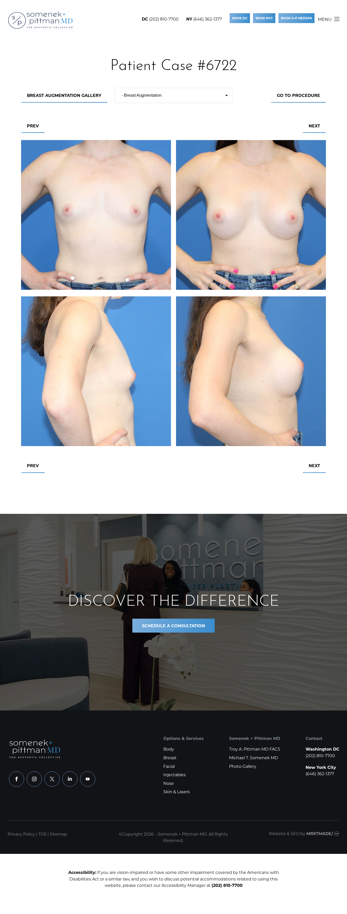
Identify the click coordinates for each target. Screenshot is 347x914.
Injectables (174, 774)
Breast (170, 757)
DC (145, 19)
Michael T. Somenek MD (253, 757)
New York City (321, 767)
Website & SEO (284, 833)
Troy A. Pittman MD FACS (254, 749)
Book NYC (264, 18)
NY (189, 19)
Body (168, 749)
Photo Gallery (242, 766)
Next (314, 125)
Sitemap (58, 834)
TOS (42, 834)
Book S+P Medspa (296, 18)
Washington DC (322, 749)
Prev (33, 125)
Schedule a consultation (173, 625)
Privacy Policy (21, 834)
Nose (168, 783)
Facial (169, 766)
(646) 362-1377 (207, 19)
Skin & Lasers (176, 791)
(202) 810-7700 (164, 19)
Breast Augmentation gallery (64, 95)
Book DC (239, 18)
